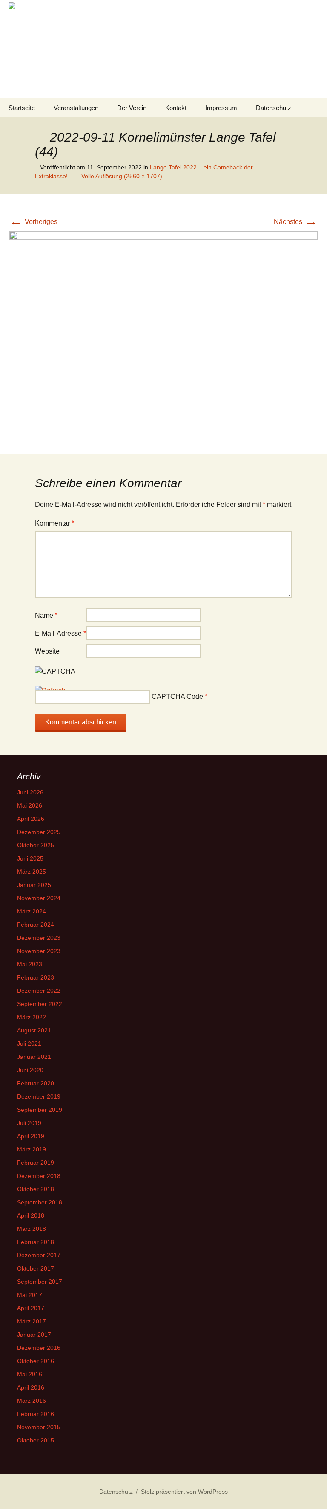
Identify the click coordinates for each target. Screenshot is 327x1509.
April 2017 (30, 1308)
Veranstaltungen (76, 107)
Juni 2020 (30, 1070)
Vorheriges (33, 221)
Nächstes (296, 221)
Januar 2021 (34, 1056)
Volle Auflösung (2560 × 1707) (121, 176)
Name (46, 615)
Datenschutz (273, 107)
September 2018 (39, 1202)
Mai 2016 (29, 1374)
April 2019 (30, 1136)
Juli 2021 (29, 1043)
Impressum (221, 107)
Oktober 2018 (35, 1189)
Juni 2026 (30, 792)
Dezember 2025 (38, 832)
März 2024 (31, 911)
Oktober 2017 (35, 1268)
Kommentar (54, 523)
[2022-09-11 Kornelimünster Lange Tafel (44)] (163, 333)
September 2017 (39, 1281)
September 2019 (39, 1109)
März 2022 (31, 1017)
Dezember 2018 (38, 1175)
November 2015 (38, 1427)
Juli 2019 (29, 1122)
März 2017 (31, 1321)
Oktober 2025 (35, 845)
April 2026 (30, 818)
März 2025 (31, 871)
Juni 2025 (30, 858)
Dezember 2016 (38, 1347)
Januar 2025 (34, 884)
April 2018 (30, 1215)
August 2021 (34, 1030)
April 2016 (30, 1387)
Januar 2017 (34, 1334)
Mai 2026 (29, 805)
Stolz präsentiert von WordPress (184, 1491)
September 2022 (39, 1003)
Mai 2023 (29, 964)
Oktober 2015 (35, 1440)
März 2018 (31, 1228)
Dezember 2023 (38, 937)
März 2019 (31, 1149)
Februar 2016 (35, 1413)
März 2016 (31, 1400)
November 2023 (38, 951)
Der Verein (131, 107)
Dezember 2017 (38, 1255)
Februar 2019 (35, 1162)
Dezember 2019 (38, 1096)
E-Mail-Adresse (60, 633)
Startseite (22, 107)
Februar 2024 (35, 924)
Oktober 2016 (35, 1361)
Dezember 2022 (38, 990)
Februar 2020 (35, 1083)
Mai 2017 (29, 1294)
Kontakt (175, 107)
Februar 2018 (35, 1242)
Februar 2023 (35, 977)
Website (47, 651)
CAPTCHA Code (177, 696)
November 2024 (38, 898)
